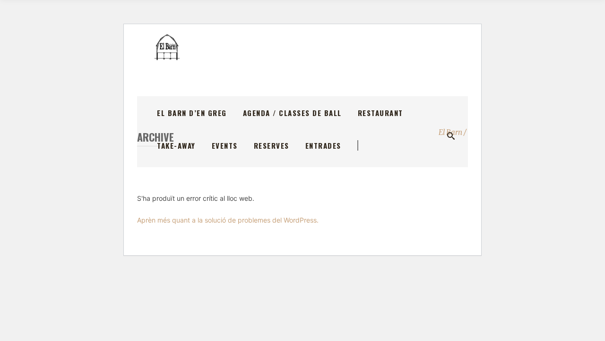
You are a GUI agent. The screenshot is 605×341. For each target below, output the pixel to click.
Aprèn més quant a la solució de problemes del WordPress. (228, 220)
